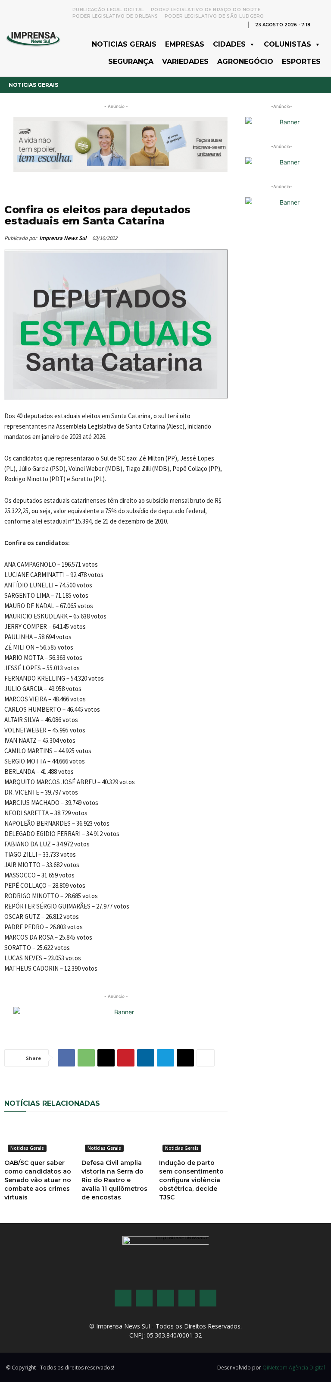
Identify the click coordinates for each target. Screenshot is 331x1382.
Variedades (185, 61)
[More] (206, 1057)
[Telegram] (165, 1057)
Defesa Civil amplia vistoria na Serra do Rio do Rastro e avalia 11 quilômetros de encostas (114, 1180)
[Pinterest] (125, 1057)
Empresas (184, 44)
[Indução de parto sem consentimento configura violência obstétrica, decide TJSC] (193, 1138)
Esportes (301, 61)
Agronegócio (245, 61)
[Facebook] (66, 1057)
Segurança (130, 61)
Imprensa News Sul (63, 238)
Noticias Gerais (124, 44)
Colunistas (287, 44)
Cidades (229, 44)
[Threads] (208, 1298)
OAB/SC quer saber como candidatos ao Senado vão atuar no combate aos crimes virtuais (37, 1180)
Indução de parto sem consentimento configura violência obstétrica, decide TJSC (191, 1180)
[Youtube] (186, 1298)
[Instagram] (144, 1298)
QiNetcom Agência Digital (293, 1367)
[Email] (106, 1057)
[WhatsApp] (86, 1057)
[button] (320, 24)
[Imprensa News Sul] (33, 38)
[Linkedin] (145, 1057)
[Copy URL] (185, 1057)
